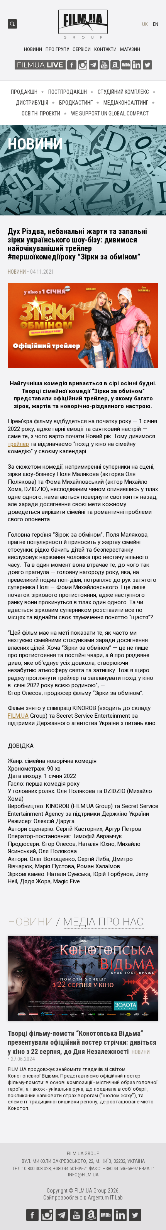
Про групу (57, 49)
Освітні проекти (41, 113)
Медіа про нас (103, 921)
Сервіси (82, 49)
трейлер (18, 443)
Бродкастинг (76, 103)
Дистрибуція (32, 103)
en (155, 24)
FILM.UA (18, 715)
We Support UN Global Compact (110, 113)
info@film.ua (83, 1174)
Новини (33, 49)
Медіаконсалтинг (125, 103)
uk (145, 24)
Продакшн (24, 92)
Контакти (105, 49)
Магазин (130, 49)
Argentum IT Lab (105, 1197)
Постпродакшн (67, 92)
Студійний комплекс (123, 92)
